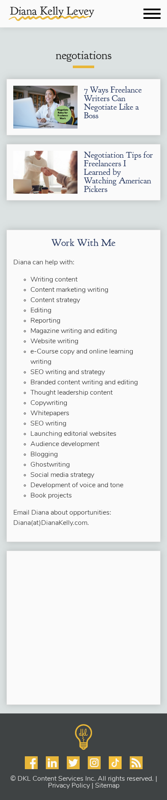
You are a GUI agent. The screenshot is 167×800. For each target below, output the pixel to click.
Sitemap (107, 785)
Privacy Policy (69, 785)
